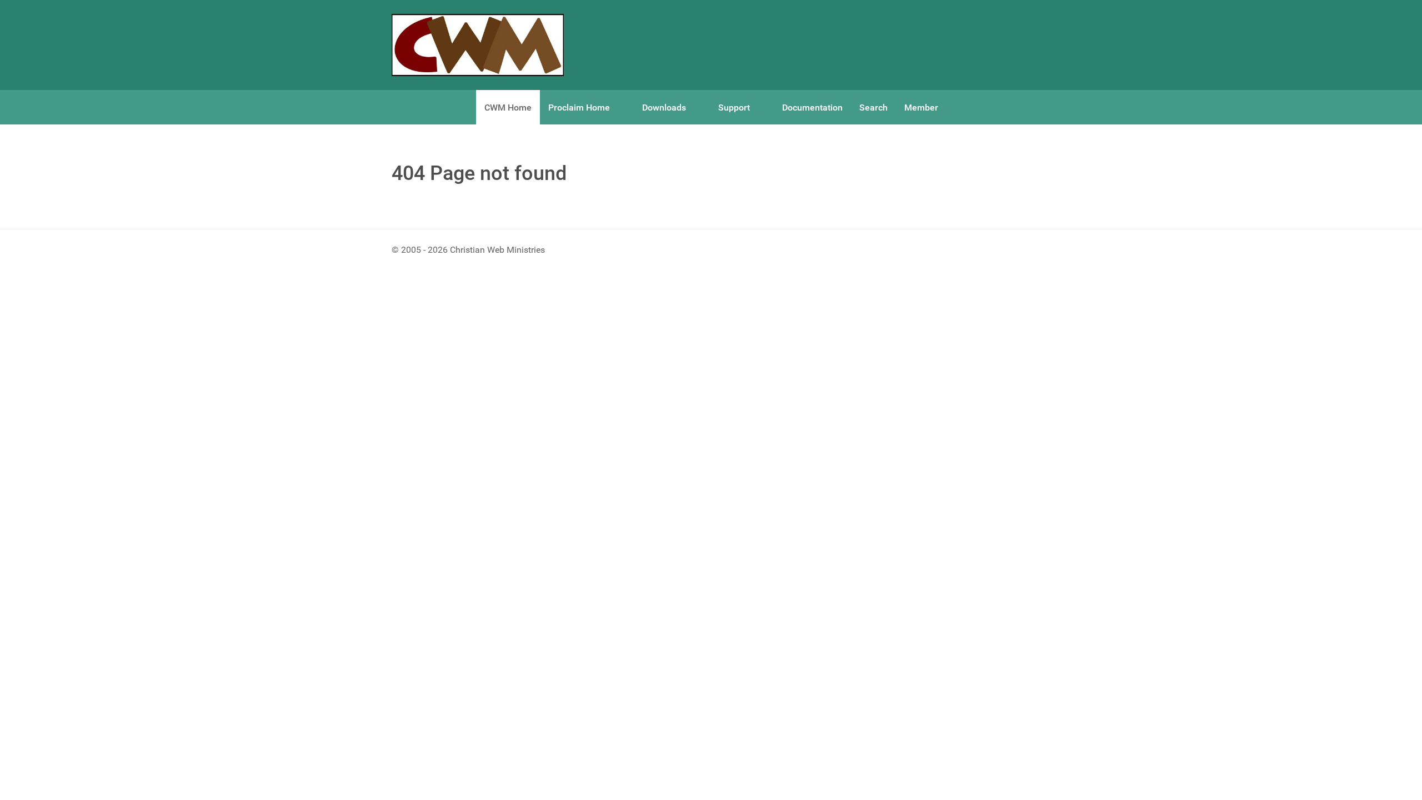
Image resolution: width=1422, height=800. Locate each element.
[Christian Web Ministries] (478, 45)
